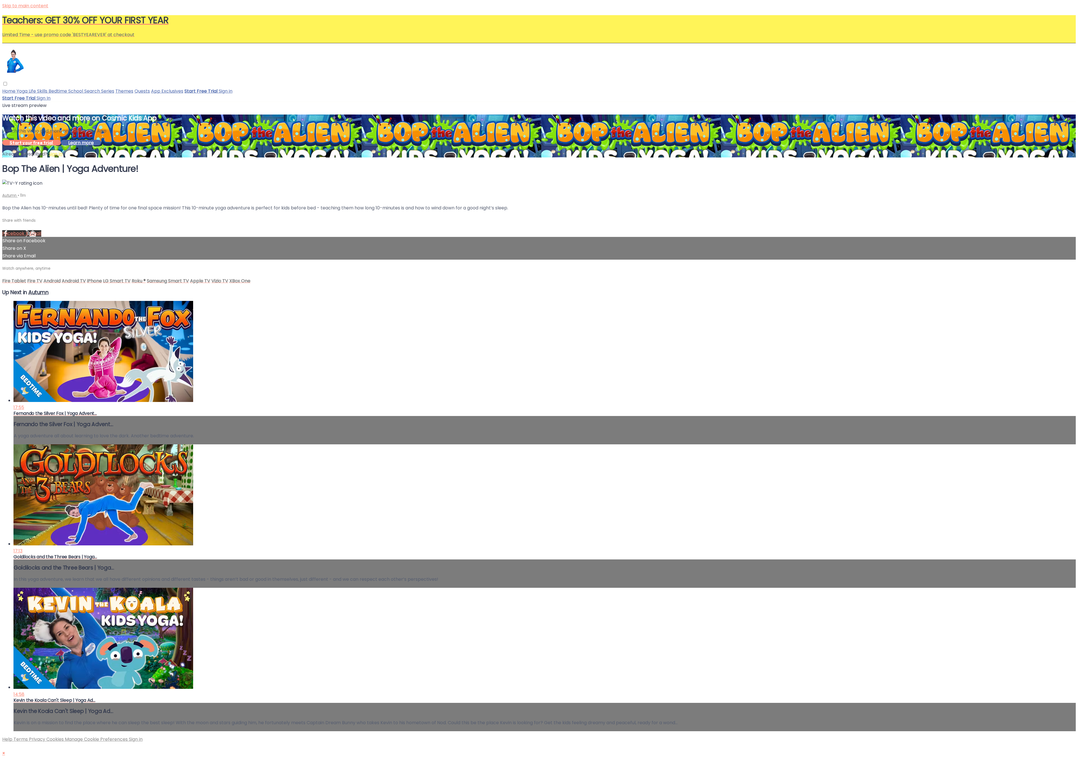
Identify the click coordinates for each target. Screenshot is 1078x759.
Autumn (10, 195)
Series (107, 91)
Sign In (43, 98)
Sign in (225, 91)
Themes (124, 91)
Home (9, 91)
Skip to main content (25, 6)
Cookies (55, 739)
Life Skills (39, 91)
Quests (142, 91)
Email (35, 233)
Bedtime (58, 91)
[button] (5, 84)
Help (7, 739)
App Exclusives (167, 91)
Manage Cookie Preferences (97, 739)
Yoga (23, 91)
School (76, 91)
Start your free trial (32, 142)
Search (92, 91)
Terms (21, 739)
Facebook (14, 233)
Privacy (37, 739)
